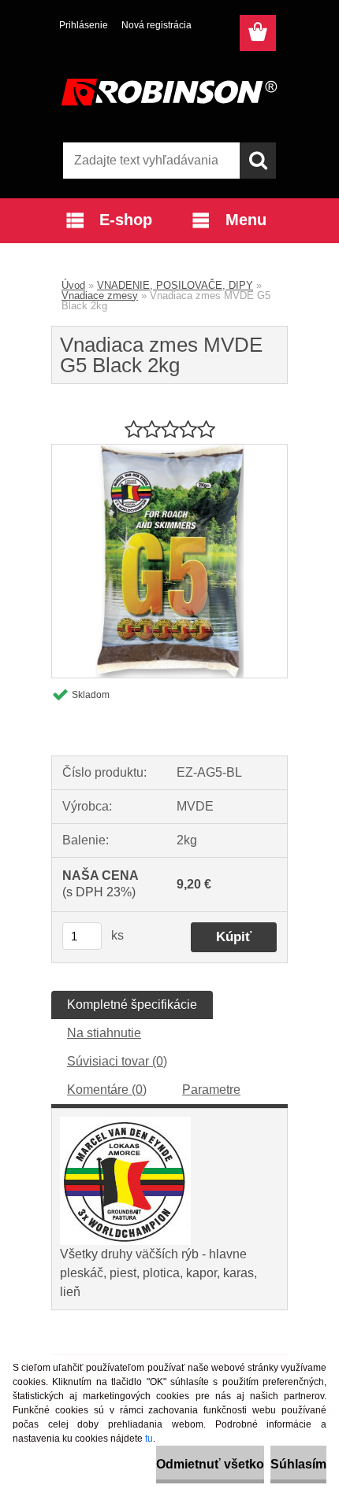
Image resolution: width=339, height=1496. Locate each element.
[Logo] (169, 92)
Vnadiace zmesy (99, 295)
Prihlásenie (83, 25)
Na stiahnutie (104, 1033)
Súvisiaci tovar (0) (117, 1061)
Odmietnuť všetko (210, 1464)
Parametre (211, 1089)
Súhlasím (298, 1464)
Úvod (73, 285)
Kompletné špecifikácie (132, 1004)
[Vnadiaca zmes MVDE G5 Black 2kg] (169, 450)
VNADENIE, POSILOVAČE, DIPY (175, 285)
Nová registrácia (156, 25)
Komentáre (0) (107, 1089)
